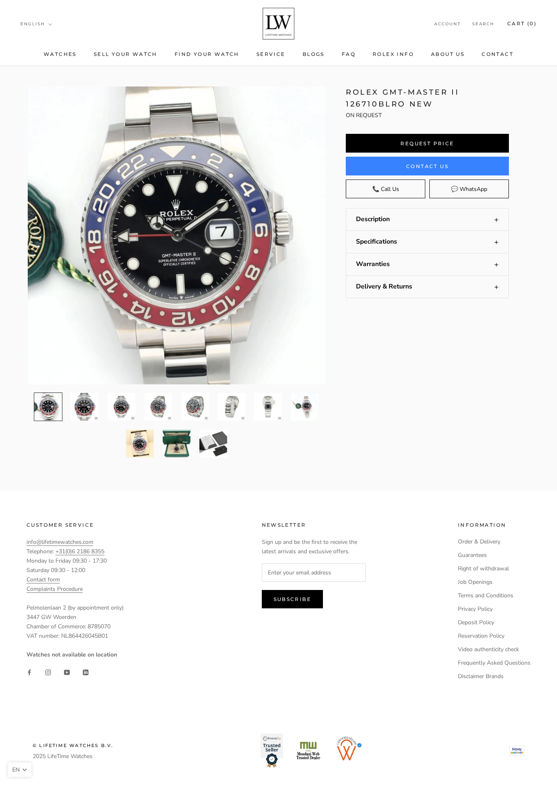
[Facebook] (29, 672)
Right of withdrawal (483, 568)
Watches (60, 54)
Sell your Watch (125, 54)
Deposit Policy (476, 622)
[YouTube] (67, 672)
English (32, 24)
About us (447, 54)
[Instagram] (48, 672)
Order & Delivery (479, 542)
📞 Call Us (385, 189)
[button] (427, 219)
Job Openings (475, 582)
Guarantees (472, 555)
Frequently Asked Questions (494, 663)
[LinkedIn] (85, 672)
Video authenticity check (488, 649)
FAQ (349, 54)
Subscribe (293, 599)
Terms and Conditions (485, 595)
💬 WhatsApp (469, 189)
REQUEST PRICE (427, 143)
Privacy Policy (475, 609)
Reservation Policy (481, 636)
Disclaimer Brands (481, 676)
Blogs (314, 54)
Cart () (522, 23)
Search (483, 24)
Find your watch (207, 54)
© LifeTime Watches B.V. (73, 745)
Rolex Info (393, 54)
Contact (497, 54)
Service (270, 54)
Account (447, 24)
